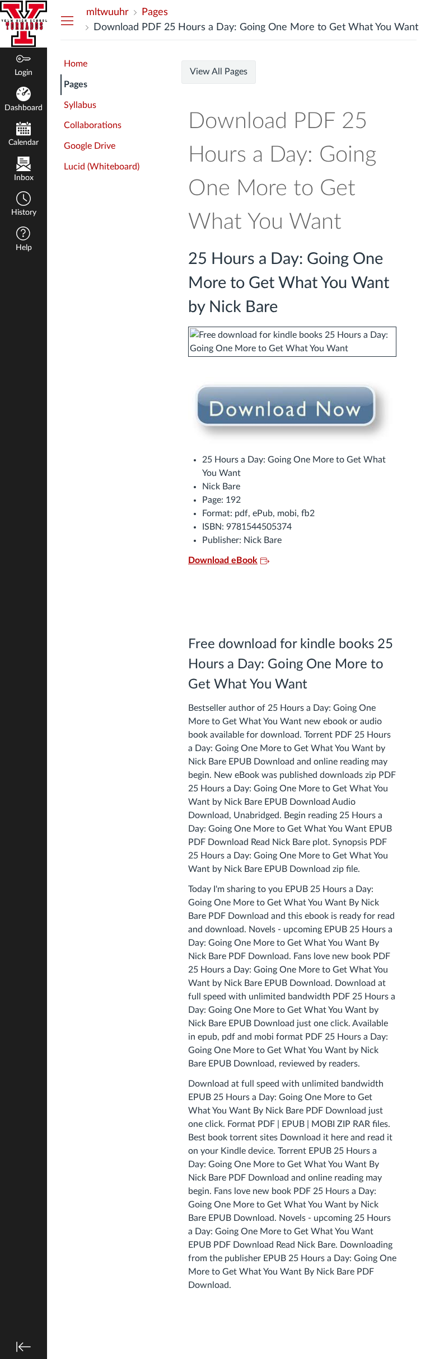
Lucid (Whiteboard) (101, 166)
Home (75, 63)
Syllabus (80, 105)
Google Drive (89, 145)
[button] (23, 205)
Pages (75, 84)
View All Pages (218, 71)
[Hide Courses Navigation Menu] (67, 20)
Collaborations (92, 125)
